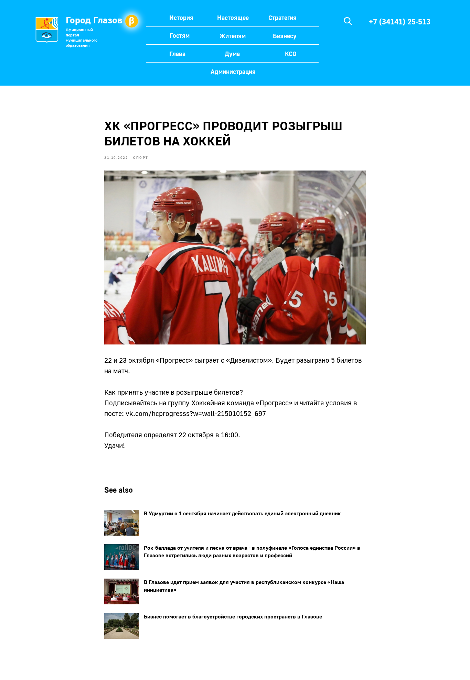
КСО (291, 53)
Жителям (233, 36)
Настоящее (233, 17)
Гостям (180, 35)
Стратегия (282, 17)
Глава (177, 53)
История (181, 17)
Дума (232, 53)
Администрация (233, 71)
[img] (348, 21)
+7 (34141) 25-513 (399, 21)
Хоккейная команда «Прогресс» (241, 402)
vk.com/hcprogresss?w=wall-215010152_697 (196, 413)
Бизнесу (285, 36)
